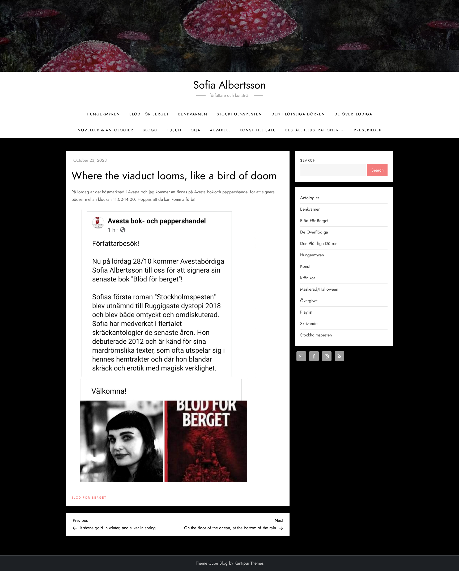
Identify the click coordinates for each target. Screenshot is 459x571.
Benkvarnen (192, 114)
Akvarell (220, 130)
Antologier (309, 198)
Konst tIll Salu (258, 130)
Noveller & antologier (105, 130)
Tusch (174, 130)
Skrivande (308, 323)
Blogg (150, 130)
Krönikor (307, 278)
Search (308, 160)
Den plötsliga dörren (298, 114)
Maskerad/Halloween (319, 289)
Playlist (306, 312)
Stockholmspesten (239, 114)
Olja (196, 130)
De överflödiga (353, 114)
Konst (305, 266)
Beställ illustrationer (312, 130)
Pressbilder (368, 130)
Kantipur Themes (249, 563)
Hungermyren (103, 114)
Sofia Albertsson (229, 85)
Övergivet (308, 301)
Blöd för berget (149, 114)
